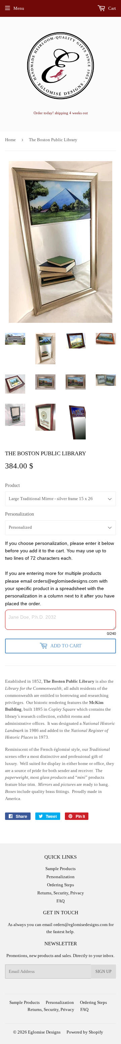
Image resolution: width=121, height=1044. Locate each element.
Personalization (19, 514)
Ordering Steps (60, 884)
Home (10, 139)
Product (12, 485)
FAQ (60, 900)
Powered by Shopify (85, 1032)
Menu (18, 8)
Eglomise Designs (44, 1032)
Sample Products (60, 868)
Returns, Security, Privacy (60, 892)
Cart (111, 8)
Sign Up (103, 971)
